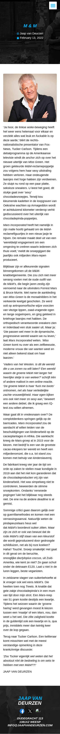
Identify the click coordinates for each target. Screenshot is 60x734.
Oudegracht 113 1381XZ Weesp (30, 720)
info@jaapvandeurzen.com (30, 725)
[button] (53, 5)
